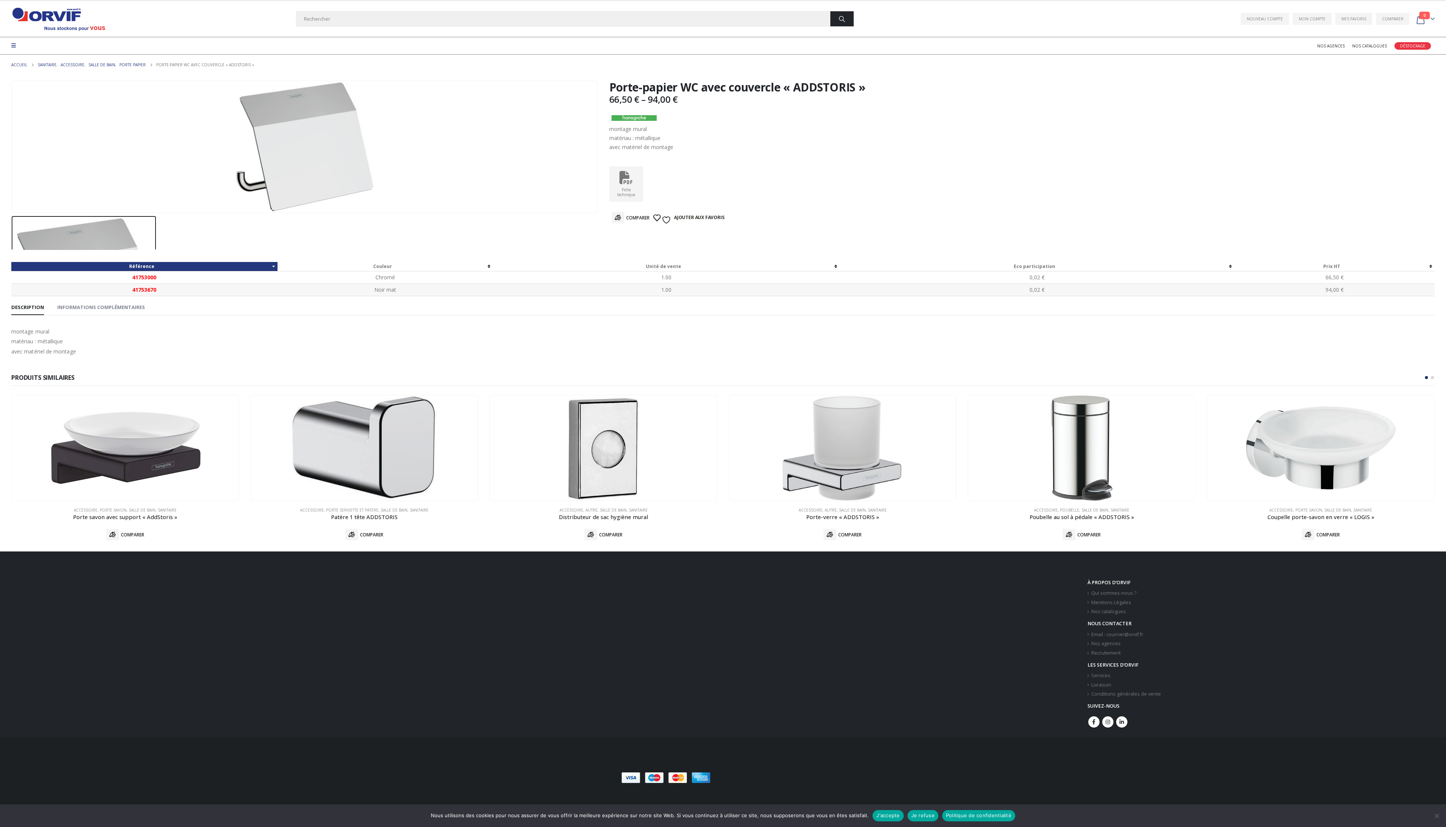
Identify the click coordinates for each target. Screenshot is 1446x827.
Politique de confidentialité (978, 815)
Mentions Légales (1111, 602)
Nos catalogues (1369, 46)
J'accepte (888, 815)
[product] (125, 448)
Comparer (1392, 18)
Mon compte (1312, 18)
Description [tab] (27, 307)
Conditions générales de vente (1126, 694)
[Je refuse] (1436, 815)
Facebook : (1094, 722)
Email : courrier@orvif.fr (1117, 634)
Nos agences (1331, 46)
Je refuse (923, 815)
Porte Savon (113, 510)
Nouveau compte (1265, 18)
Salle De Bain (142, 510)
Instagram (1107, 722)
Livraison (1101, 685)
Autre (592, 510)
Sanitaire (167, 510)
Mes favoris (1353, 18)
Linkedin (1121, 722)
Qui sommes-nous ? (1113, 593)
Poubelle (1069, 510)
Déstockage (1412, 46)
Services (1100, 675)
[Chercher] (842, 18)
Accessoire (86, 510)
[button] (1426, 377)
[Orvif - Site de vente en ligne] (58, 19)
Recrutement (1106, 653)
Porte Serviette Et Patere (352, 510)
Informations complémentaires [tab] (101, 307)
